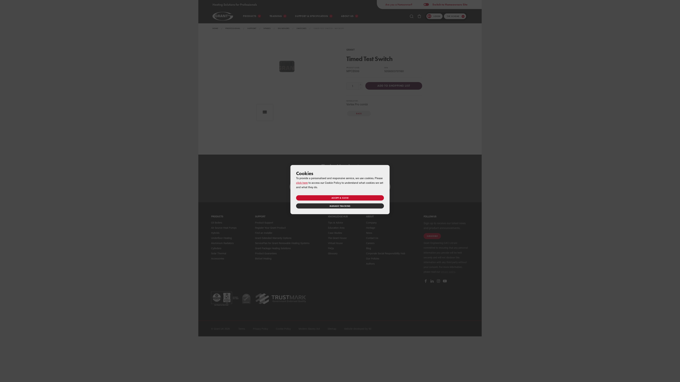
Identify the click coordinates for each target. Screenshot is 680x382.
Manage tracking (340, 206)
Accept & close (340, 197)
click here (302, 182)
